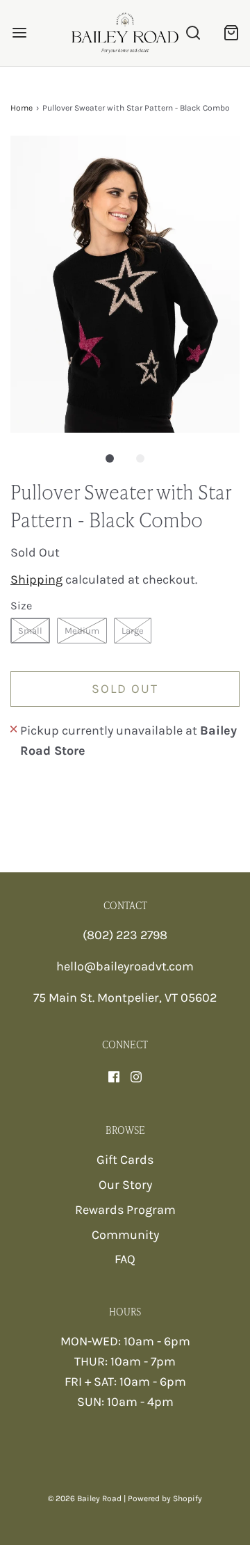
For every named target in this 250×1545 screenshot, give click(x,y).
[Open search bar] (193, 33)
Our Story (125, 1184)
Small (30, 630)
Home (21, 108)
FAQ (125, 1259)
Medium (82, 630)
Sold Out (125, 688)
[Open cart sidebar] (231, 33)
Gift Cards (125, 1159)
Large (133, 630)
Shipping (36, 579)
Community (125, 1234)
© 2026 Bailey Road (85, 1498)
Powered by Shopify (165, 1498)
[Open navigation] (19, 33)
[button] (125, 284)
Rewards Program (125, 1209)
